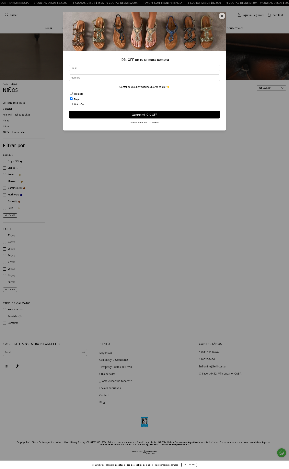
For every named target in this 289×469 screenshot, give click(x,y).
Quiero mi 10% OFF (144, 114)
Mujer (77, 99)
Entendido (189, 465)
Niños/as (79, 104)
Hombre (79, 93)
